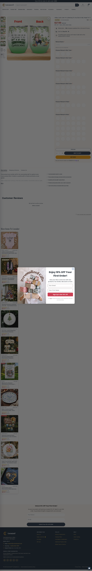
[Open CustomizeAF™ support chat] (89, 568)
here (51, 298)
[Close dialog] (73, 269)
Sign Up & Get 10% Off (60, 294)
